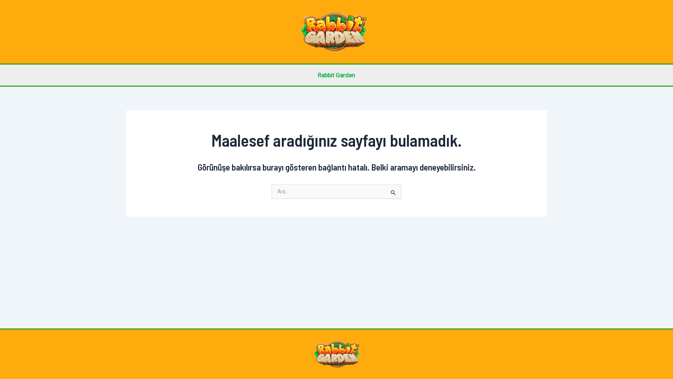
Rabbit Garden (336, 75)
